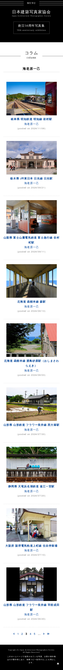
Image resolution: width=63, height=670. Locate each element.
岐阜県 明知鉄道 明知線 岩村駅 (31, 119)
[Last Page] (48, 633)
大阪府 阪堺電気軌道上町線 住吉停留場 (32, 545)
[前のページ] (14, 633)
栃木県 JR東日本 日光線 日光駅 (31, 178)
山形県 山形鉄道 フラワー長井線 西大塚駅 (32, 425)
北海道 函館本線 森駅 (31, 301)
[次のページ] (44, 633)
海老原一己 (31, 124)
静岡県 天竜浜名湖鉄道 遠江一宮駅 (31, 486)
